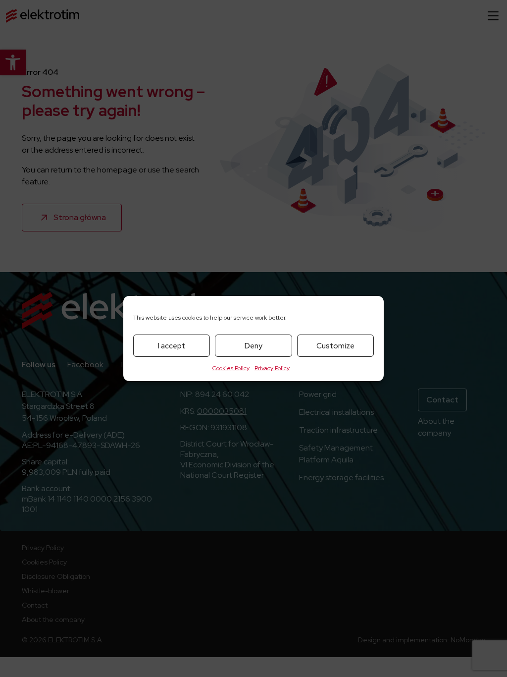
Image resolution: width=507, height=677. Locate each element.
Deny (253, 346)
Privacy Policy (272, 368)
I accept (171, 346)
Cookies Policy (231, 368)
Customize (335, 346)
